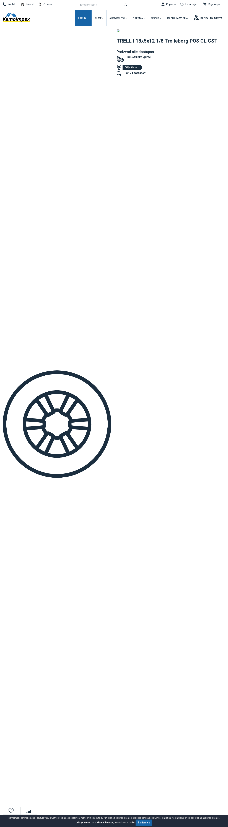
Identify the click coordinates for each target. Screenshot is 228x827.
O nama (47, 4)
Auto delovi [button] (117, 18)
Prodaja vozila (177, 18)
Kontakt (12, 4)
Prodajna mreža (211, 18)
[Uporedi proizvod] (28, 811)
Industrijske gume (139, 57)
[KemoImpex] (17, 17)
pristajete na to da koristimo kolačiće (94, 822)
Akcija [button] (82, 18)
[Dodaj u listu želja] (11, 811)
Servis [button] (155, 18)
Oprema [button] (138, 18)
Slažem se (144, 822)
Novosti (30, 4)
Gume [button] (98, 18)
